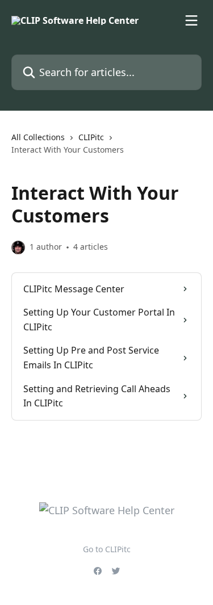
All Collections (38, 137)
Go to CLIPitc (107, 549)
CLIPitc (91, 137)
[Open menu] (191, 20)
